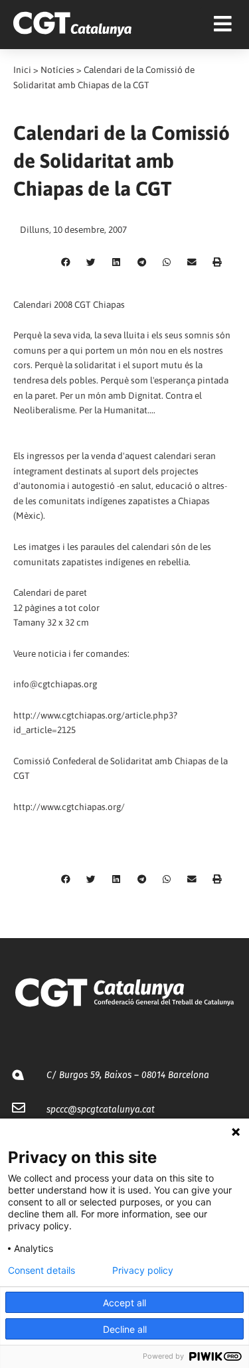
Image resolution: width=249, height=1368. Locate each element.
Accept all (124, 1302)
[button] (66, 263)
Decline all (125, 1329)
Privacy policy (142, 1270)
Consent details (41, 1270)
